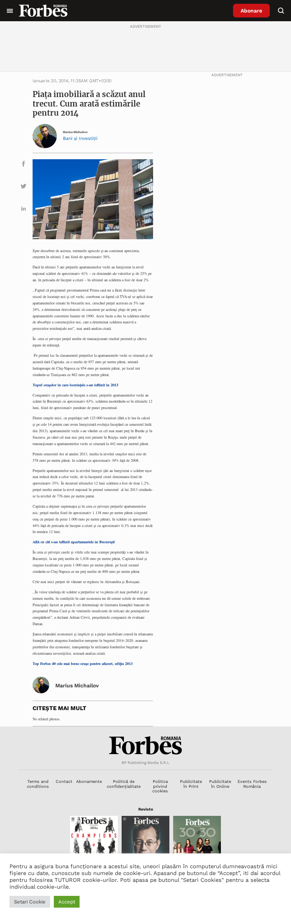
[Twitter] (23, 187)
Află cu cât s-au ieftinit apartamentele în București (74, 541)
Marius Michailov (75, 132)
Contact (64, 781)
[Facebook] (23, 165)
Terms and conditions (38, 784)
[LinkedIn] (23, 210)
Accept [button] (66, 902)
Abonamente (89, 781)
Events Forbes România (252, 784)
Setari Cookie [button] (29, 902)
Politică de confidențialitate (124, 784)
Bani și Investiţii (80, 138)
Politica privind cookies (160, 786)
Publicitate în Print (191, 784)
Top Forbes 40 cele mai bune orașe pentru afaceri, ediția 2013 (83, 663)
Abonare (251, 11)
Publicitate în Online (220, 784)
